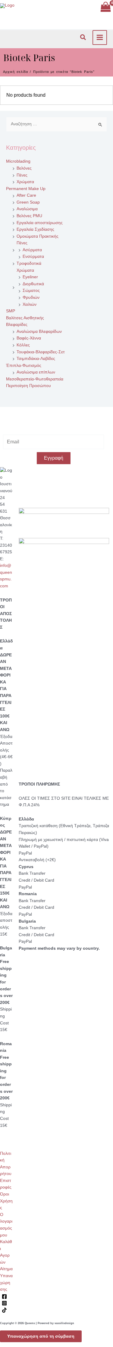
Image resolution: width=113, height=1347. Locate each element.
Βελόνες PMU (29, 216)
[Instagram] (4, 1303)
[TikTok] (4, 1310)
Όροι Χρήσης (6, 1201)
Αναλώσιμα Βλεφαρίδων (39, 331)
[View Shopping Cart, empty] (105, 7)
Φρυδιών (31, 297)
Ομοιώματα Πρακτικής (37, 236)
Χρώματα (25, 182)
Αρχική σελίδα (15, 71)
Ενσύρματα (33, 256)
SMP (10, 311)
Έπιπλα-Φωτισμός (23, 365)
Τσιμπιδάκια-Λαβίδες (36, 358)
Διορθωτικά (33, 284)
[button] (83, 37)
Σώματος (31, 290)
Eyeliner (30, 277)
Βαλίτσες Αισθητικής (25, 318)
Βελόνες (24, 168)
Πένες (22, 175)
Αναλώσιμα (27, 209)
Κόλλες (23, 345)
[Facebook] (4, 1296)
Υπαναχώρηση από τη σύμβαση (40, 1336)
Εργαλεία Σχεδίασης (35, 229)
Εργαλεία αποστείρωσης (40, 222)
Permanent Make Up (26, 188)
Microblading (18, 161)
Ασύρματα (32, 250)
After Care (26, 195)
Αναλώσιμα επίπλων (36, 372)
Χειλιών (29, 304)
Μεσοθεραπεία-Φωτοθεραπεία (34, 379)
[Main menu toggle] (100, 37)
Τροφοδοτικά (29, 263)
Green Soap (28, 202)
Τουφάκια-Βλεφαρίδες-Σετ (41, 352)
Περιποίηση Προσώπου (28, 385)
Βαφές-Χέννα (29, 338)
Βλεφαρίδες (16, 324)
